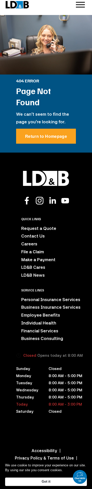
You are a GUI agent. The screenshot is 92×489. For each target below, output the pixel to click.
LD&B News (33, 275)
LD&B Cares (33, 267)
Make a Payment (38, 259)
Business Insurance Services (50, 307)
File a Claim (32, 251)
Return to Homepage (46, 136)
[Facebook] (27, 201)
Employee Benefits (40, 315)
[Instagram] (40, 201)
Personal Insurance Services (50, 299)
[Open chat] (80, 477)
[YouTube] (65, 201)
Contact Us (33, 236)
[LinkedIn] (52, 201)
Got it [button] (46, 481)
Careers (29, 243)
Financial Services (39, 330)
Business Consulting (42, 338)
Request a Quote (38, 228)
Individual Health (38, 322)
